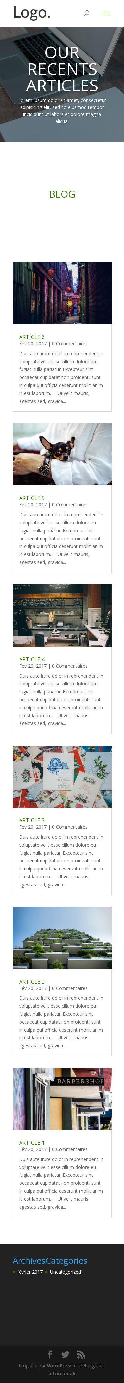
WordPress (60, 1365)
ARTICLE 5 (32, 498)
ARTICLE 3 (32, 820)
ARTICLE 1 (32, 1142)
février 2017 (30, 1272)
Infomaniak (62, 1373)
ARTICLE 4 (32, 659)
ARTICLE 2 (32, 981)
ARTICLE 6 (32, 337)
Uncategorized (65, 1272)
